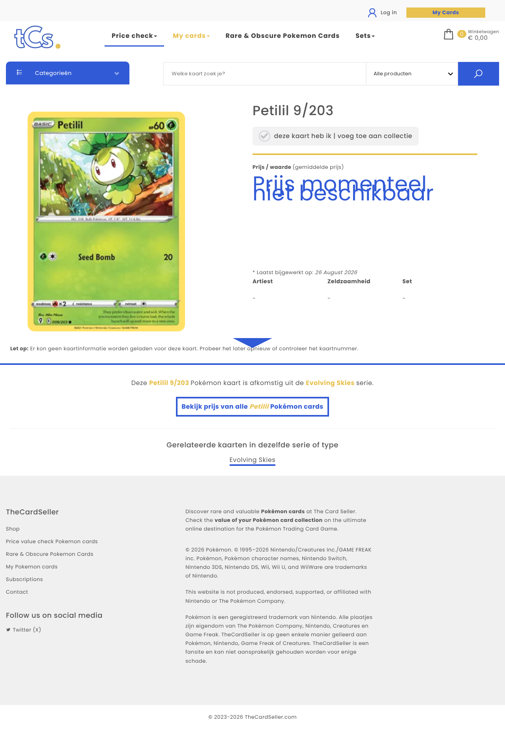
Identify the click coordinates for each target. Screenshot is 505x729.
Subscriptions (24, 579)
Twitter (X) (27, 630)
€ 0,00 (478, 38)
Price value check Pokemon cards (52, 541)
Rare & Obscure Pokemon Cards (283, 35)
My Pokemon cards (32, 566)
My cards (189, 35)
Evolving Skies (252, 460)
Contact (17, 592)
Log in (388, 12)
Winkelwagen (483, 31)
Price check (132, 35)
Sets (363, 35)
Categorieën (53, 73)
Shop (13, 529)
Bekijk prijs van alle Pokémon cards (252, 406)
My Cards (445, 12)
